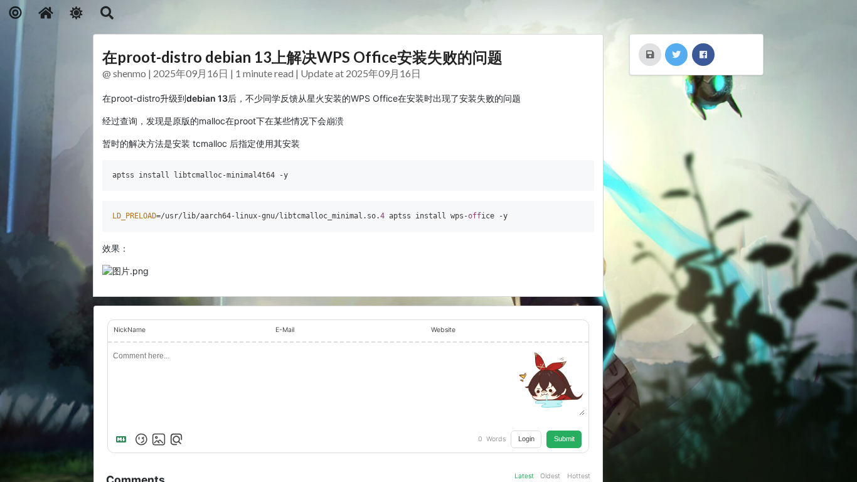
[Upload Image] (158, 439)
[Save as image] (650, 54)
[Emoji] (141, 439)
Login (526, 438)
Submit (564, 438)
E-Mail (284, 330)
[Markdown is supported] (123, 439)
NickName (130, 330)
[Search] (107, 13)
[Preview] (176, 439)
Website (443, 330)
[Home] (46, 13)
